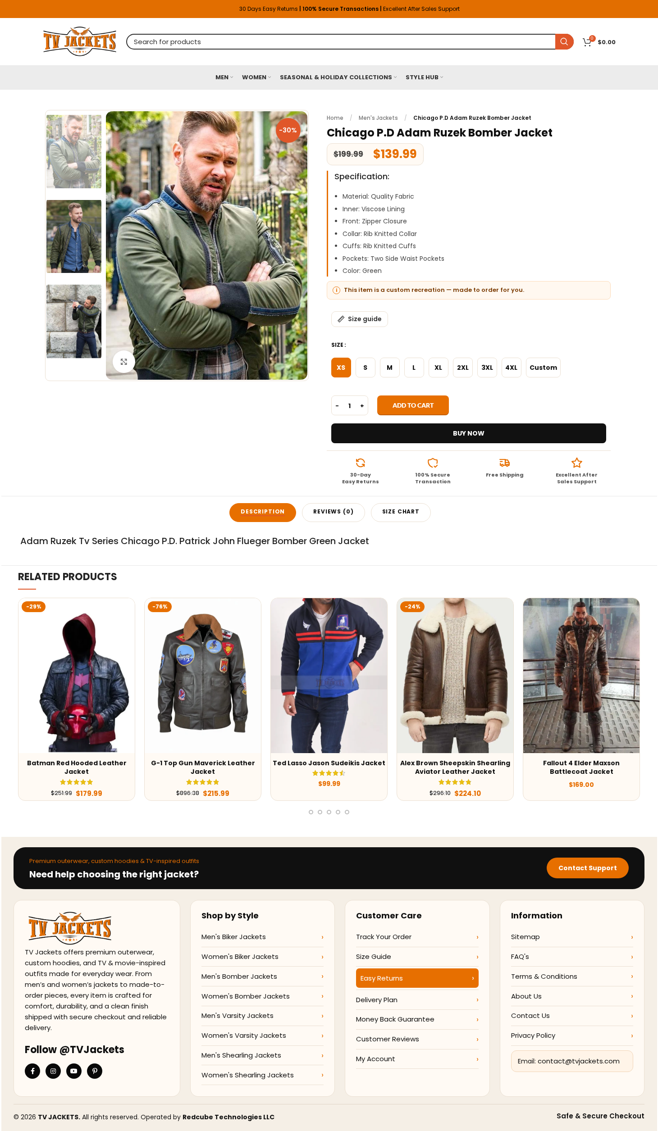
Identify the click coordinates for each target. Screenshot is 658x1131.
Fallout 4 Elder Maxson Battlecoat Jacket (581, 768)
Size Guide (373, 956)
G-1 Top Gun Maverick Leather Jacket (203, 768)
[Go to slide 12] (329, 812)
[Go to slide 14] (347, 812)
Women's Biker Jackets (240, 956)
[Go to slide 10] (311, 812)
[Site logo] (80, 40)
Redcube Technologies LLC (228, 1117)
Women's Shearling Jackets (247, 1075)
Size (337, 345)
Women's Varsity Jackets (243, 1035)
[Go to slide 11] (320, 812)
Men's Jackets (378, 118)
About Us (526, 996)
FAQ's (520, 956)
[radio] (341, 367)
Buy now (468, 433)
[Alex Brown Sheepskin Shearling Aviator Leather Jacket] (455, 675)
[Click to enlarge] (124, 361)
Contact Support (587, 867)
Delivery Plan (377, 999)
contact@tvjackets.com (579, 1061)
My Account (375, 1058)
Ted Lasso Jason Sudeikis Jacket (329, 763)
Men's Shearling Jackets (241, 1055)
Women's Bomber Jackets (245, 996)
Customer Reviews (387, 1039)
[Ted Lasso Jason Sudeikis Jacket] (329, 675)
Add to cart (413, 405)
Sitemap (525, 936)
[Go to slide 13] (338, 812)
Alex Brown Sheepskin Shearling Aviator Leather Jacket (455, 768)
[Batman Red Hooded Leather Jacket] (76, 675)
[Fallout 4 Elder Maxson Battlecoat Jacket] (581, 675)
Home (335, 118)
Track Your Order (383, 936)
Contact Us (530, 1015)
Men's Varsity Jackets (237, 1015)
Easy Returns (382, 978)
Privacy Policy (533, 1035)
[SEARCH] (564, 42)
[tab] (262, 512)
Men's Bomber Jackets (239, 976)
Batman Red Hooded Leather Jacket (77, 768)
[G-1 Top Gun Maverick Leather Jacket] (203, 675)
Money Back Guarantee (395, 1019)
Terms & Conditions (544, 976)
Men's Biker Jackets (233, 936)
